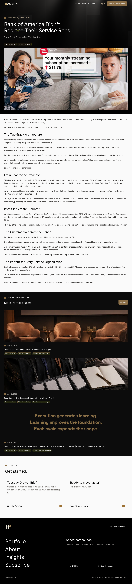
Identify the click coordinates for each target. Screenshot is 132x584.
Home (77, 4)
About (94, 4)
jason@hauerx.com (117, 526)
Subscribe (17, 565)
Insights (102, 4)
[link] (106, 566)
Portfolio (85, 4)
